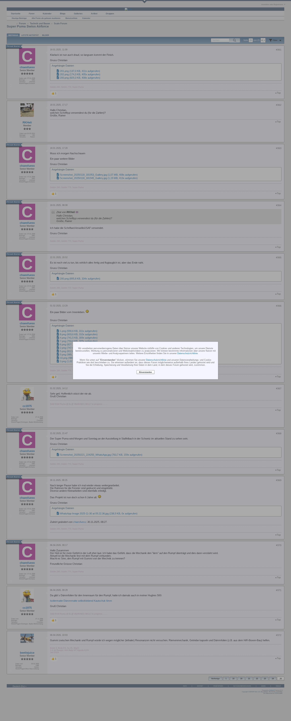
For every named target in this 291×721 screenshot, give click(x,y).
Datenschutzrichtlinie (187, 353)
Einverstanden (145, 372)
